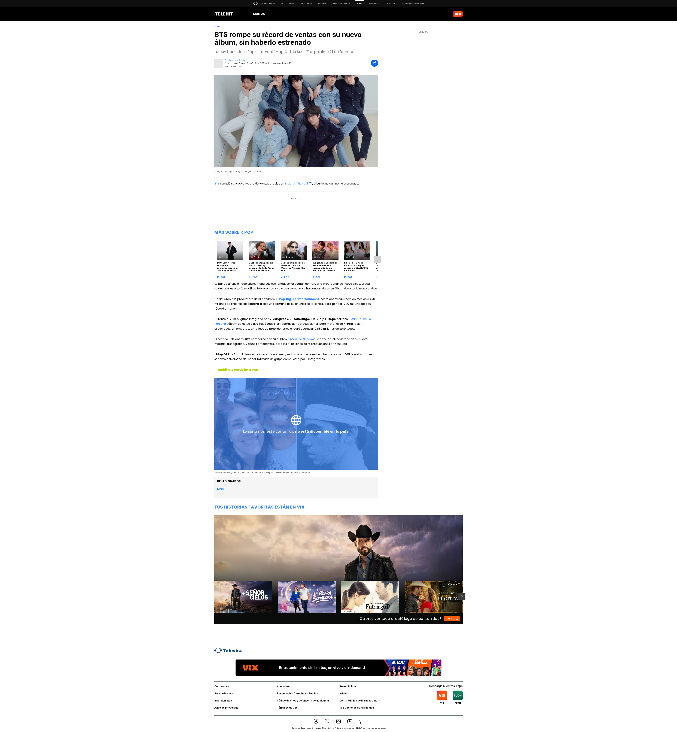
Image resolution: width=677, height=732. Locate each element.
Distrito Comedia (341, 3)
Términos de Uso (287, 707)
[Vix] (458, 14)
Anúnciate (283, 686)
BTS (216, 184)
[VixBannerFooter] (338, 668)
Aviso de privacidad (226, 707)
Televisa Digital (237, 60)
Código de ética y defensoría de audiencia (303, 700)
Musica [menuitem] (259, 14)
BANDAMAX (374, 3)
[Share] (374, 63)
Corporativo (221, 686)
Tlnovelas (389, 3)
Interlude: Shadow (301, 339)
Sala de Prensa (223, 693)
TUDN (291, 3)
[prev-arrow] (212, 596)
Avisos (343, 693)
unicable (322, 3)
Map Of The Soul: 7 (298, 184)
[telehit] (224, 14)
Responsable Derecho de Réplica (297, 693)
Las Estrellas (268, 3)
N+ (282, 3)
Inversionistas (223, 700)
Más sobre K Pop (233, 232)
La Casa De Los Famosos (412, 3)
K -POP (221, 277)
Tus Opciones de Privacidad (356, 707)
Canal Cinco (306, 3)
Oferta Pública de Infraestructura (359, 700)
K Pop (217, 26)
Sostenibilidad (348, 686)
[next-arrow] (377, 259)
